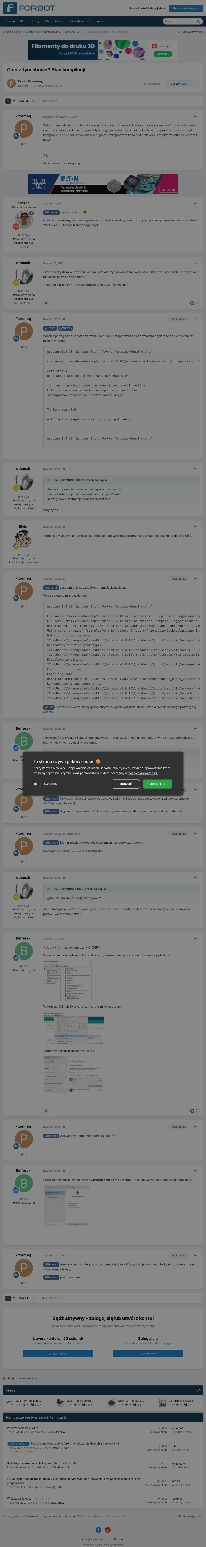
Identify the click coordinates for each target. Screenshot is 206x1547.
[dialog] (103, 774)
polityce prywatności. (143, 773)
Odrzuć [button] (126, 784)
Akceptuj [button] (157, 784)
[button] (45, 784)
